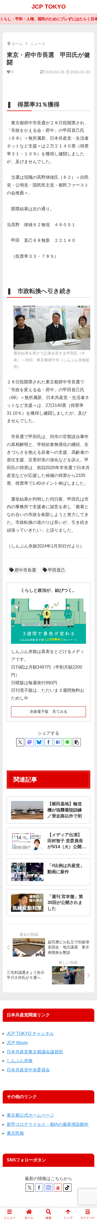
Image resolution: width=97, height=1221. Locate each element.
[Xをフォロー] (30, 1188)
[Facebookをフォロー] (39, 1188)
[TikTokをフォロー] (67, 1188)
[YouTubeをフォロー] (58, 1188)
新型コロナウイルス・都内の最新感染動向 (48, 1124)
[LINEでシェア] (67, 742)
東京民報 (15, 1133)
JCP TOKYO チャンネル (30, 1033)
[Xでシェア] (20, 742)
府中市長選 (25, 570)
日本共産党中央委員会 (28, 1070)
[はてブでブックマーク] (58, 742)
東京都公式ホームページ (30, 1115)
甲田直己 (56, 570)
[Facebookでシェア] (48, 742)
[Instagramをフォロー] (48, 1188)
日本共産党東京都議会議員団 (35, 1052)
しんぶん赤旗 (20, 1060)
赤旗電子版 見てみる (48, 711)
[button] (77, 742)
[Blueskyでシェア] (39, 742)
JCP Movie (17, 1042)
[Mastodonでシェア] (30, 742)
